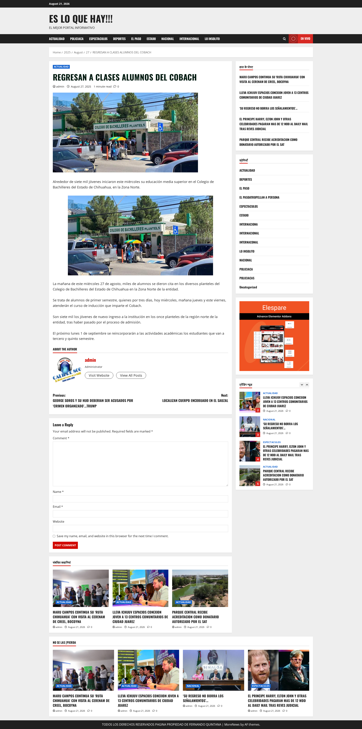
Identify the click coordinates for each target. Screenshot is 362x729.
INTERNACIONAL (189, 38)
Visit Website (99, 375)
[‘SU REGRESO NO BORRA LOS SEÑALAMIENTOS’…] (213, 670)
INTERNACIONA (248, 224)
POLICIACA (77, 38)
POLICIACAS (246, 278)
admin (60, 86)
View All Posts (131, 375)
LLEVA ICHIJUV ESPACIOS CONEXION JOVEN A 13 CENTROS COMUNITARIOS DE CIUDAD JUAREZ (140, 617)
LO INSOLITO (212, 38)
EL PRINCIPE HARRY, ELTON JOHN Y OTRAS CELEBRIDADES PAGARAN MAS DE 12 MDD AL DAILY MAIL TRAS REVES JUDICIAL (273, 124)
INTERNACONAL (248, 242)
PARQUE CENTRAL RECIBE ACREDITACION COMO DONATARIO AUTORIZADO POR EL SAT (195, 617)
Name (58, 492)
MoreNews (232, 724)
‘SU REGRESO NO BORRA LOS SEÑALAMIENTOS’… (268, 108)
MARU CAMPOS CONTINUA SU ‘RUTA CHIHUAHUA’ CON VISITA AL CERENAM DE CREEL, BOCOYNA (79, 617)
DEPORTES (119, 38)
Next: (195, 398)
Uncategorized (248, 287)
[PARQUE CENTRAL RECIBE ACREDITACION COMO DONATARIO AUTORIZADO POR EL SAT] (200, 588)
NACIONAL (167, 38)
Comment (61, 438)
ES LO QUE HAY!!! (81, 18)
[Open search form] (284, 38)
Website (58, 521)
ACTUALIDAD (56, 38)
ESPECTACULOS (98, 38)
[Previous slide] (301, 384)
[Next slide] (306, 384)
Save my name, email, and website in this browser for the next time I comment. (113, 536)
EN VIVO (305, 38)
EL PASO (136, 38)
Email (58, 507)
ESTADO (151, 38)
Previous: (93, 401)
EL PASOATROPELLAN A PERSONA (259, 197)
